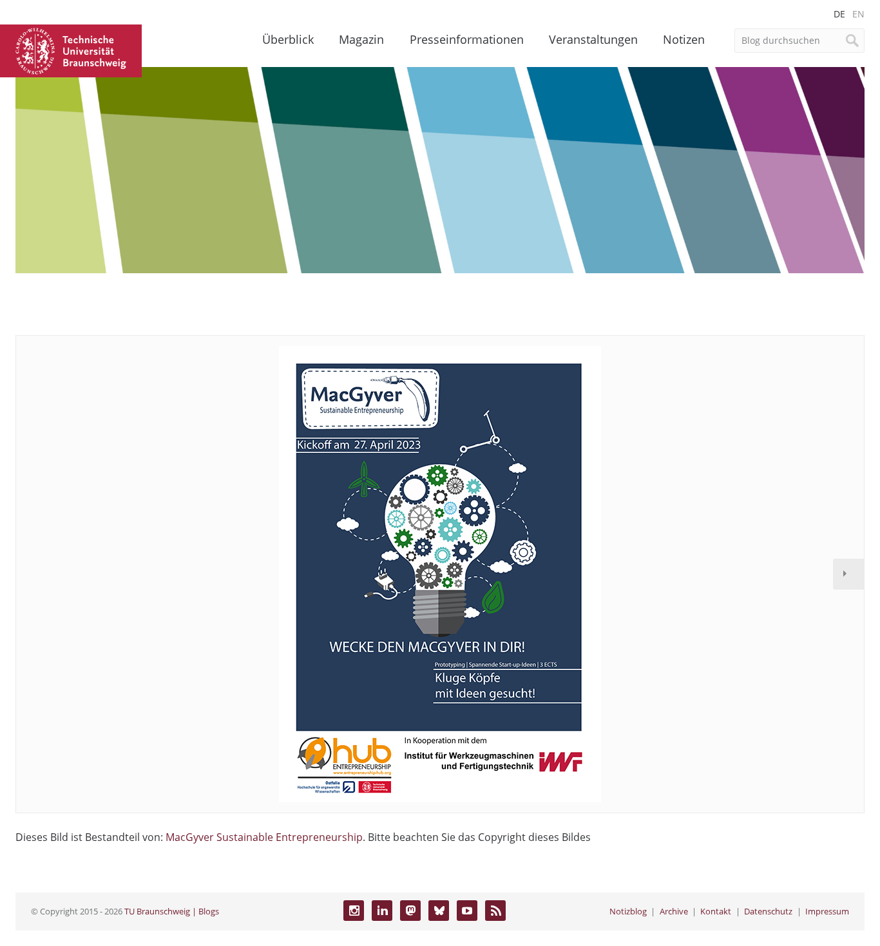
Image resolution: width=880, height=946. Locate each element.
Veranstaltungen (593, 39)
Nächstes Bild (848, 574)
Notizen (684, 39)
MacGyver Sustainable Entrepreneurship (264, 837)
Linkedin (382, 910)
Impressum (827, 911)
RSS (495, 910)
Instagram (353, 910)
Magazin (361, 39)
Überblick (288, 39)
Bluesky (438, 910)
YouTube (467, 910)
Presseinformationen (467, 39)
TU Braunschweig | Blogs (171, 911)
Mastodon (410, 910)
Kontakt (715, 911)
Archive (674, 911)
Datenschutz (768, 911)
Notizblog (628, 911)
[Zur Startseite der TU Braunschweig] (71, 49)
